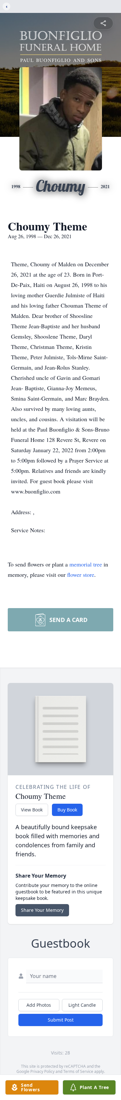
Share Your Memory (42, 910)
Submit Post (61, 1020)
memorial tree (85, 564)
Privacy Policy (42, 1071)
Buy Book (67, 810)
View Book (32, 810)
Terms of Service (78, 1071)
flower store (80, 574)
